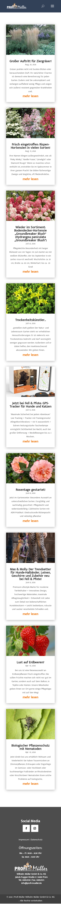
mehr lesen (30, 96)
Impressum (24, 839)
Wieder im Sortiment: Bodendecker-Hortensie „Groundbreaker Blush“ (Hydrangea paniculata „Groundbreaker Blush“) (30, 233)
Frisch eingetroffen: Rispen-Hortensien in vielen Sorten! (30, 146)
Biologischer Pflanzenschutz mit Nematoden (30, 747)
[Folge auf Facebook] (26, 828)
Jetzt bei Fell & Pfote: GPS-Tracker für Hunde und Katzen (30, 404)
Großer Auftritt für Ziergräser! (31, 61)
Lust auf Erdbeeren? (30, 662)
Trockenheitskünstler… (30, 320)
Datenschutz (36, 839)
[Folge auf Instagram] (34, 828)
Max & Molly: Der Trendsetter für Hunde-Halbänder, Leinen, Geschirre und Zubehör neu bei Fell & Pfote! (30, 574)
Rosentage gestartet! (30, 489)
